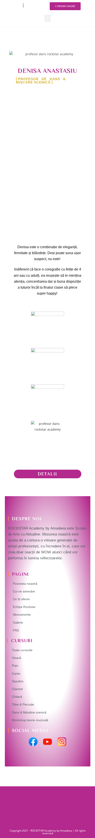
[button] (47, 18)
